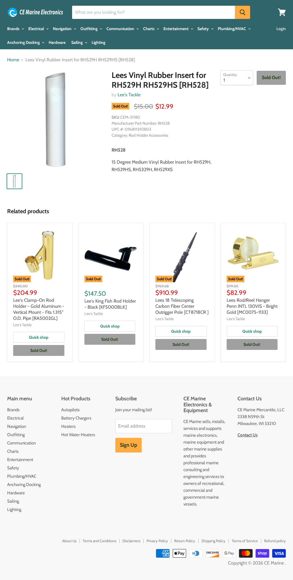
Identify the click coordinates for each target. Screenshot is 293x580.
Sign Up (128, 445)
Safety (203, 28)
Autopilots (70, 409)
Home (13, 59)
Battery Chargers (76, 418)
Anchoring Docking (24, 42)
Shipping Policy (213, 540)
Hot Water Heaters (78, 434)
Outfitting (89, 28)
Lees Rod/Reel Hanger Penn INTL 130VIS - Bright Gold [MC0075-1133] (252, 306)
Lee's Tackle (129, 94)
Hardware (57, 42)
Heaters (68, 426)
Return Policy (184, 540)
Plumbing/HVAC (232, 28)
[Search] (242, 12)
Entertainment (176, 28)
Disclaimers (131, 540)
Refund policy (275, 540)
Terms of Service (245, 540)
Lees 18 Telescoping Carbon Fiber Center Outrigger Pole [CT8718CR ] (182, 306)
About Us (69, 540)
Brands (13, 28)
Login (281, 28)
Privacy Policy (157, 540)
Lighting (98, 42)
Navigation (62, 28)
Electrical (36, 28)
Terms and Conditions (99, 540)
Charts (149, 28)
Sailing (77, 42)
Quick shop (38, 337)
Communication (120, 28)
